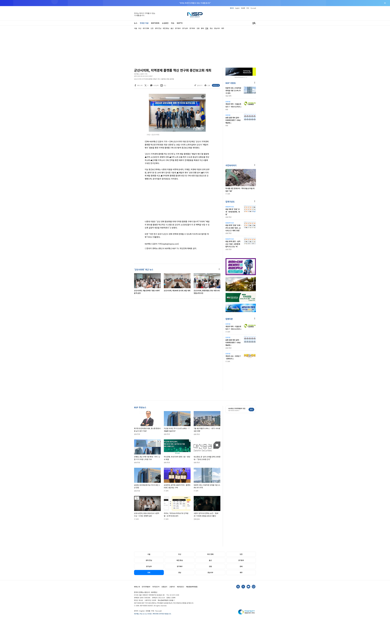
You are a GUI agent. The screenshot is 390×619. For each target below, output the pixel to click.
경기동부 (241, 560)
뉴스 (135, 23)
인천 (241, 554)
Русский (253, 8)
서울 (148, 554)
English (237, 8)
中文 (247, 8)
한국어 (232, 8)
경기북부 (180, 566)
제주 (241, 572)
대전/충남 (180, 560)
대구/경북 (210, 554)
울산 (210, 560)
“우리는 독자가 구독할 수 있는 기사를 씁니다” (195, 3)
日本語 (243, 8)
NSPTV (180, 23)
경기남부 (149, 566)
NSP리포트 (155, 23)
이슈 (172, 23)
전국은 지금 (144, 23)
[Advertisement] (266, 90)
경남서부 (210, 572)
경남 (179, 572)
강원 (210, 566)
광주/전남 (149, 560)
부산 (179, 554)
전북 (148, 572)
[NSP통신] (195, 14)
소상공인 (165, 23)
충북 (241, 566)
